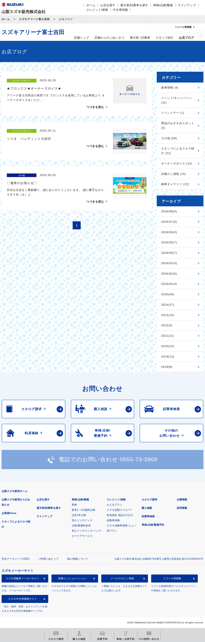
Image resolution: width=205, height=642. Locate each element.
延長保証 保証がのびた (120, 515)
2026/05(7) (169, 242)
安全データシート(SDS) (15, 558)
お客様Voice (9, 513)
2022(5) (167, 325)
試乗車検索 (148, 516)
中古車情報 (120, 9)
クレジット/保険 (97, 9)
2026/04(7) (169, 252)
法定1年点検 (79, 515)
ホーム (90, 5)
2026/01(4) (169, 283)
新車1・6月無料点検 (83, 509)
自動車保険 (113, 520)
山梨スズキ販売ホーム (15, 491)
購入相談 (147, 507)
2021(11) (167, 335)
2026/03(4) (169, 263)
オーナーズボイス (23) (176, 163)
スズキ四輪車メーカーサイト (22, 578)
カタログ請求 (149, 499)
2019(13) (167, 356)
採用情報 (182, 507)
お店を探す (107, 5)
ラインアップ (187, 5)
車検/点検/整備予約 (153, 524)
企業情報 (182, 499)
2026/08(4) (169, 211)
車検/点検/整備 (163, 5)
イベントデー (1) (172, 112)
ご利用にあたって (48, 558)
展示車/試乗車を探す (134, 5)
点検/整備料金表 (81, 525)
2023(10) (167, 315)
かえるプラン (114, 504)
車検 (74, 504)
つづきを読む (95, 107)
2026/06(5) (169, 232)
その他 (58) (169, 138)
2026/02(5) (169, 273)
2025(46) (167, 294)
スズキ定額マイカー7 (119, 509)
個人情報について (77, 558)
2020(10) (167, 346)
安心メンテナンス (82, 520)
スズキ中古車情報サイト (22, 598)
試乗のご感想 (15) (173, 173)
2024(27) (167, 304)
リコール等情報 (172, 578)
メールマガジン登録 (122, 578)
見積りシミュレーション (72, 578)
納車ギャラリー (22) (175, 184)
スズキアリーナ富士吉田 (34, 19)
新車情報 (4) (169, 87)
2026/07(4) (169, 221)
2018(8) (167, 366)
